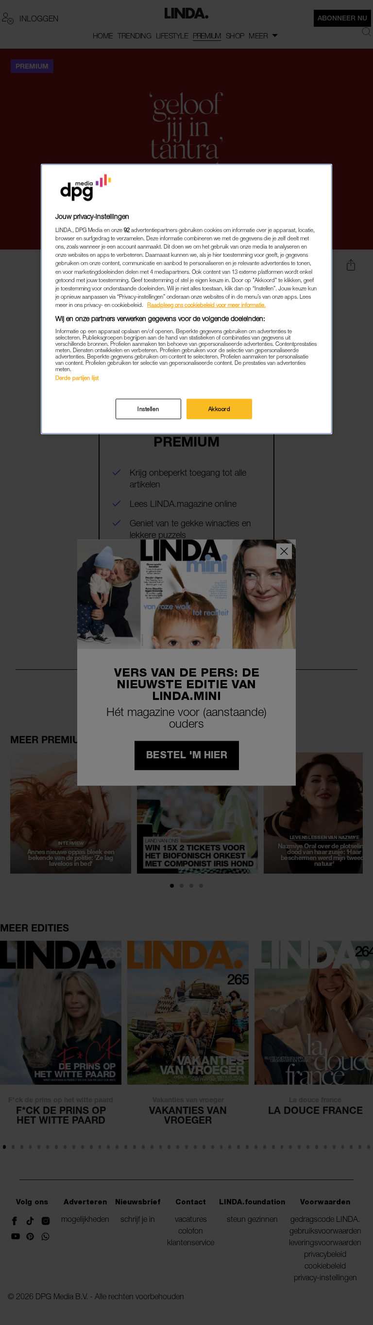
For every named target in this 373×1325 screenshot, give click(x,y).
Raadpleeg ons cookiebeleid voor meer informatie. (206, 304)
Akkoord (219, 408)
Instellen (148, 408)
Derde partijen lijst (77, 378)
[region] (186, 298)
